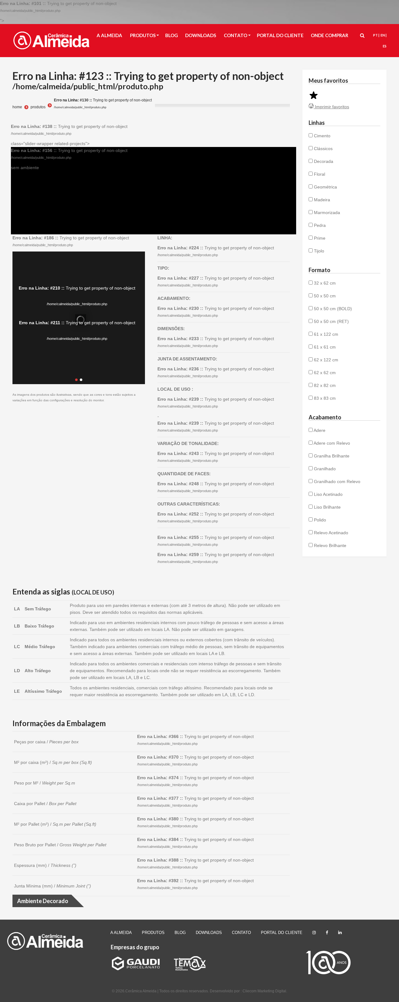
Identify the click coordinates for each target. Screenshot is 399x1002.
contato (241, 932)
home (17, 107)
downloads (209, 932)
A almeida (121, 932)
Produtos (153, 932)
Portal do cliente (281, 932)
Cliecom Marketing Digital (264, 991)
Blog (180, 932)
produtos (38, 107)
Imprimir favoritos (331, 106)
